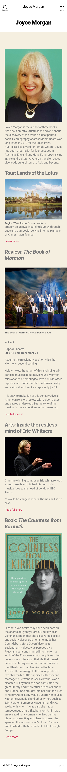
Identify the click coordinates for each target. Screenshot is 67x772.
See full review (14, 414)
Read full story (13, 509)
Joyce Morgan (33, 6)
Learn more (12, 241)
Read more (11, 737)
